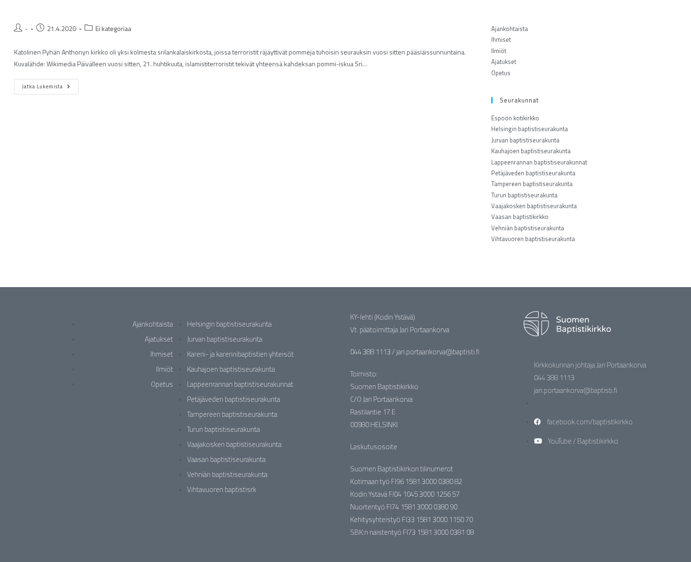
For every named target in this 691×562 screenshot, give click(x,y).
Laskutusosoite (373, 446)
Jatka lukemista (50, 84)
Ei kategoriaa (113, 28)
